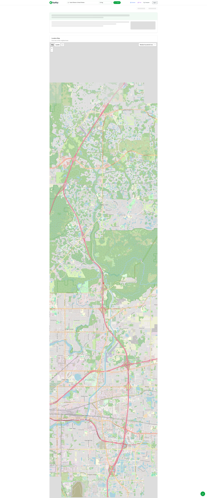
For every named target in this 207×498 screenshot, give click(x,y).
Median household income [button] (147, 45)
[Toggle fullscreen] (62, 44)
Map (52, 44)
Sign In (154, 2)
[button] (103, 283)
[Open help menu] (203, 494)
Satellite (57, 44)
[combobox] (106, 2)
